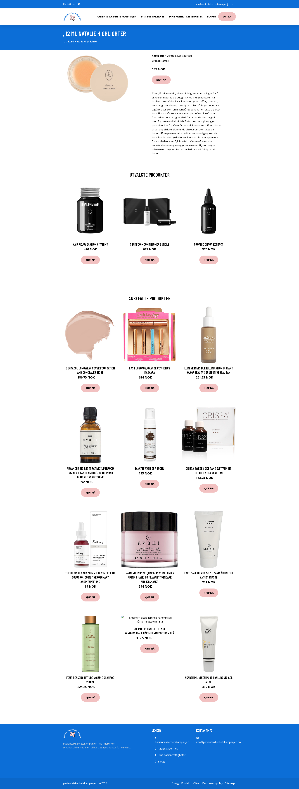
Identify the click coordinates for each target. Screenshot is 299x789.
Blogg (211, 16)
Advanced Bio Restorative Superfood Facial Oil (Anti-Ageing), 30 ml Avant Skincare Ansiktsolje (90, 472)
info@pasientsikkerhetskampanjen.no (214, 4)
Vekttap (171, 55)
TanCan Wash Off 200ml (149, 468)
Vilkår (196, 783)
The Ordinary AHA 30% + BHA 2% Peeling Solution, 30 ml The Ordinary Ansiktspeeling (90, 577)
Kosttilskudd (184, 55)
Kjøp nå (161, 79)
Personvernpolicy (212, 783)
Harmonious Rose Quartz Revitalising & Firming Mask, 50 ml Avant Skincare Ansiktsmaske (149, 577)
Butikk (227, 16)
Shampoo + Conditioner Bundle (149, 244)
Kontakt (186, 783)
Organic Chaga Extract (208, 244)
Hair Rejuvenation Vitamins (90, 244)
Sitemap (230, 783)
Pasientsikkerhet (152, 16)
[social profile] (79, 4)
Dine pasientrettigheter (185, 16)
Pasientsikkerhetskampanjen (116, 16)
